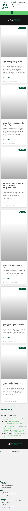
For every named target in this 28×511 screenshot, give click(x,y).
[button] (12, 12)
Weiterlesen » (6, 77)
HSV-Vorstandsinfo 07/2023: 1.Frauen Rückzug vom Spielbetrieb (14, 435)
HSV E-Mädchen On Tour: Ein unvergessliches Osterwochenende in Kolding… (15, 423)
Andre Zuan (7, 430)
